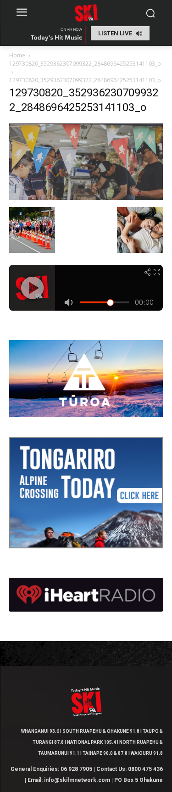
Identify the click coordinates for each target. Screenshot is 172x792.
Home (17, 55)
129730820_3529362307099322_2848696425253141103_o (85, 63)
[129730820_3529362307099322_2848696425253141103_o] (86, 197)
